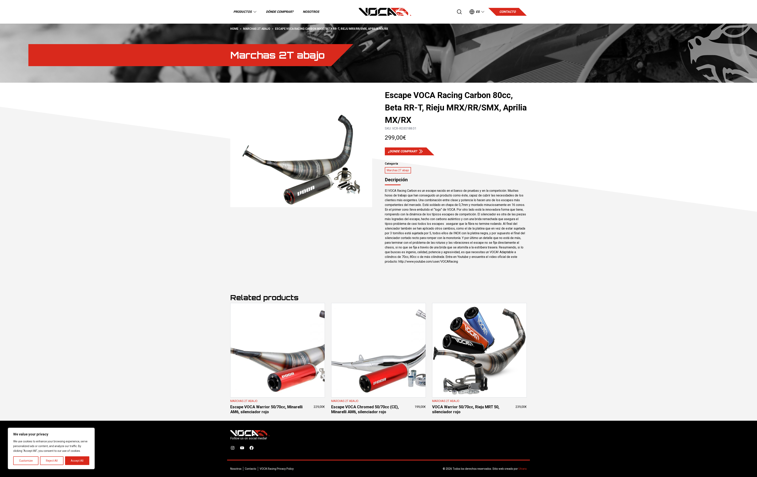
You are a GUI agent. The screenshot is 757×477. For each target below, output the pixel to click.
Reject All (52, 460)
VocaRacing (385, 12)
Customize (26, 460)
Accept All (77, 460)
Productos (242, 12)
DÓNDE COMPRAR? (279, 12)
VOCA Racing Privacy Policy (277, 468)
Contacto (507, 12)
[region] (51, 448)
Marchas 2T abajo (256, 28)
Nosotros (311, 12)
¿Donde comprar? (402, 151)
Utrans (522, 468)
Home (234, 28)
